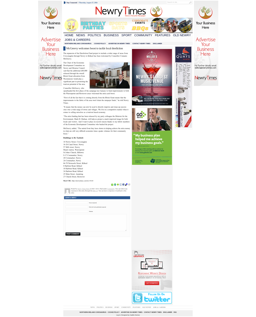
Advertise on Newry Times (119, 43)
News (80, 35)
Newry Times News (83, 189)
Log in (118, 315)
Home (69, 35)
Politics (94, 35)
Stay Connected (72, 2)
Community (143, 35)
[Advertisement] (78, 11)
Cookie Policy (100, 43)
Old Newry (182, 35)
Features (162, 35)
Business (111, 35)
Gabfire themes (135, 315)
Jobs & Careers (77, 39)
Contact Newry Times (141, 43)
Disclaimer (157, 43)
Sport (126, 35)
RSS (175, 312)
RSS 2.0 (95, 191)
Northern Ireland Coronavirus (78, 43)
